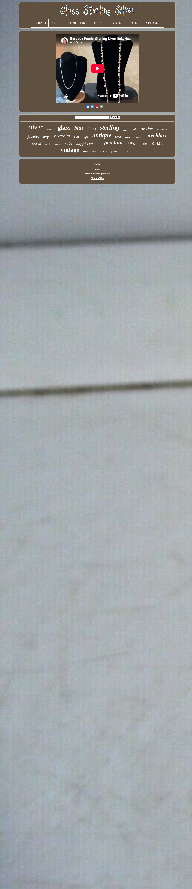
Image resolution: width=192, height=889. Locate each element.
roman (156, 142)
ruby (69, 143)
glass (64, 127)
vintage (70, 149)
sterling (109, 127)
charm (125, 130)
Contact (97, 169)
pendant (113, 142)
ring (130, 142)
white (48, 143)
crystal (36, 143)
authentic (127, 151)
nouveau (140, 137)
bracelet (62, 136)
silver (35, 127)
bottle (143, 143)
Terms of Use (97, 178)
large (46, 137)
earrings (81, 136)
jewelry (33, 136)
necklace (157, 135)
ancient (58, 144)
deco (91, 128)
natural (103, 151)
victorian (161, 129)
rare (98, 144)
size (85, 151)
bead (118, 137)
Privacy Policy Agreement (97, 173)
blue (79, 128)
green (114, 151)
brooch (128, 137)
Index (97, 164)
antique (101, 135)
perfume (50, 129)
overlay (147, 128)
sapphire (84, 144)
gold (134, 129)
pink (94, 151)
